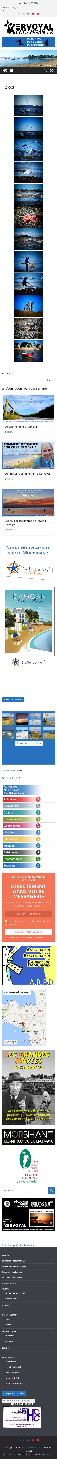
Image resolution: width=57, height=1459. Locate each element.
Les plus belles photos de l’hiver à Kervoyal (25, 522)
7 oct (49, 380)
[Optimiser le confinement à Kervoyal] (28, 443)
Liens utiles (7, 1348)
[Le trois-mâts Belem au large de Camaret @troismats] (35, 719)
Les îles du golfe (12, 1372)
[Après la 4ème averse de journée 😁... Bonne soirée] (49, 719)
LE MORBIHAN (8, 1357)
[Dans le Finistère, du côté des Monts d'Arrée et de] (8, 719)
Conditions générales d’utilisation (18, 1245)
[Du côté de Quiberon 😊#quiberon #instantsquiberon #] (49, 733)
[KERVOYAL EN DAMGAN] (5, 70)
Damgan (8, 1319)
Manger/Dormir (9, 1331)
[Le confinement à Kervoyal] (28, 396)
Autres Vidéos (11, 1298)
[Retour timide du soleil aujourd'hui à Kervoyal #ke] (22, 719)
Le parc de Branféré (14, 1383)
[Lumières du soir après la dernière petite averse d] (8, 733)
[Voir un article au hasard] (52, 70)
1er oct (8, 373)
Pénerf (8, 1324)
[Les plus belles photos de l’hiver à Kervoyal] (28, 490)
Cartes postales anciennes (14, 1266)
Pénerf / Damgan (9, 1315)
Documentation (9, 1283)
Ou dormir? (10, 1335)
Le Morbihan (10, 1361)
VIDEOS (5, 1289)
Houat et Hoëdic (12, 1378)
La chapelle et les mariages (14, 1261)
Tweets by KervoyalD (11, 778)
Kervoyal (6, 1255)
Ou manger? (10, 1341)
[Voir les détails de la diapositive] (28, 627)
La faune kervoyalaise (12, 1277)
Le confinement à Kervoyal (21, 426)
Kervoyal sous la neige (12, 1272)
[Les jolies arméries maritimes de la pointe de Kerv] (35, 733)
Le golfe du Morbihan (14, 1367)
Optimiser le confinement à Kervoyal (27, 473)
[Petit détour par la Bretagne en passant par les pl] (22, 733)
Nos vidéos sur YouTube (16, 1293)
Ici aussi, (6, 1305)
